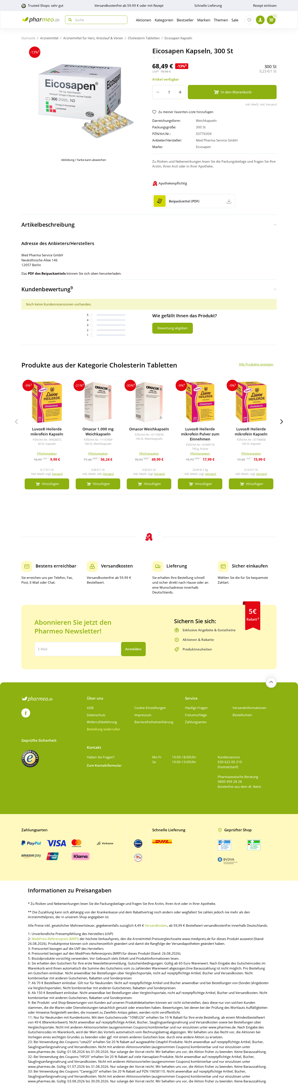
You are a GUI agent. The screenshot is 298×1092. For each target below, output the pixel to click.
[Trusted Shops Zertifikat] (30, 758)
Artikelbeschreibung (48, 224)
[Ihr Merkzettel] (249, 20)
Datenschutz (96, 715)
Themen (221, 19)
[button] (281, 421)
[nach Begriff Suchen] (69, 20)
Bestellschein (242, 715)
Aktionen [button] (143, 19)
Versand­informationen (249, 708)
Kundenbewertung (47, 289)
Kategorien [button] (164, 19)
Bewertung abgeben (173, 328)
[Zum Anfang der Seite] (271, 682)
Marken (203, 19)
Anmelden (133, 649)
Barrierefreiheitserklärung (153, 722)
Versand (57, 474)
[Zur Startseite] (40, 19)
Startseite (28, 38)
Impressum (142, 715)
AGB (90, 708)
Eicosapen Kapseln (178, 38)
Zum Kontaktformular (104, 765)
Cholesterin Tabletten (144, 38)
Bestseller (185, 19)
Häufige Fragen (196, 708)
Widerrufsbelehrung (102, 722)
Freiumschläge (196, 715)
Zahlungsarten (196, 722)
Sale (234, 19)
